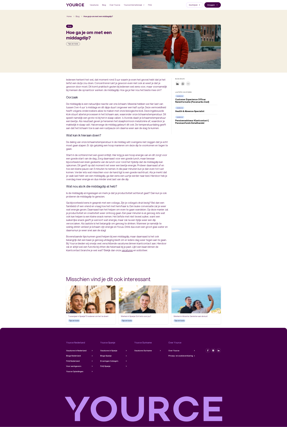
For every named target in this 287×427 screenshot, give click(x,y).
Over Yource (115, 5)
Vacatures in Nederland (76, 350)
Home (69, 16)
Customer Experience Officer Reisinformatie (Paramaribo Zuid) (192, 100)
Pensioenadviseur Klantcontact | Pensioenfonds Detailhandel (192, 121)
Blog (104, 5)
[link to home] (75, 4)
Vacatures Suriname (143, 350)
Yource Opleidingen (74, 371)
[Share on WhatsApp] (183, 84)
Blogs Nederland (73, 356)
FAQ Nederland (73, 361)
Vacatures (94, 5)
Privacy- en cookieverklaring (180, 356)
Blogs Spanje (106, 356)
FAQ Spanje (105, 366)
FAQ (150, 5)
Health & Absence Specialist (189, 111)
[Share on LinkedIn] (177, 84)
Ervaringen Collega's (109, 361)
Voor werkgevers (73, 366)
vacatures (127, 250)
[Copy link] (188, 84)
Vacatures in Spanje (108, 350)
